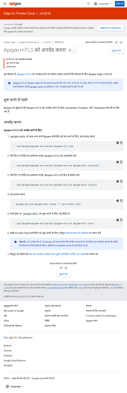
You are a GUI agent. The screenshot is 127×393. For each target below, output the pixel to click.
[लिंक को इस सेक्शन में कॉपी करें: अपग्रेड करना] (24, 122)
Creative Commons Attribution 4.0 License (70, 285)
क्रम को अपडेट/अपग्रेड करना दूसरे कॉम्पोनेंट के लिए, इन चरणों (57, 254)
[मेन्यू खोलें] (5, 3)
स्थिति (47, 321)
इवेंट (5, 316)
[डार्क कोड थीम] (118, 143)
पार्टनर (6, 321)
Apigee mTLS (24, 74)
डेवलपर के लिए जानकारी (96, 311)
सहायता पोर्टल (50, 325)
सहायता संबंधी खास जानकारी (56, 316)
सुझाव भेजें (116, 50)
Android (7, 345)
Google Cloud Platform (15, 360)
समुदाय (48, 311)
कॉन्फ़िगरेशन (59, 42)
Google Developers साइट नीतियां (60, 288)
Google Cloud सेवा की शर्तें (43, 378)
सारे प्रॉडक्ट (8, 365)
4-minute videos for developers (101, 316)
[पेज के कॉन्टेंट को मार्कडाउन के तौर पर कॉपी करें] (70, 50)
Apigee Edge (9, 42)
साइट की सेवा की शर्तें (20, 378)
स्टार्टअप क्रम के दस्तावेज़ (77, 233)
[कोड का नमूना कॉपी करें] (121, 143)
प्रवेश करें (119, 3)
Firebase (8, 355)
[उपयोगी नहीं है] (121, 42)
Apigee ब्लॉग (92, 321)
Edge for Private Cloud (19, 13)
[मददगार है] (116, 42)
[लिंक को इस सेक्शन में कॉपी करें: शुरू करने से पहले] (31, 100)
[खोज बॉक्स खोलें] (89, 4)
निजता (6, 378)
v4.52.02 (45, 13)
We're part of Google (14, 311)
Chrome (8, 350)
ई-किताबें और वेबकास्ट (13, 325)
